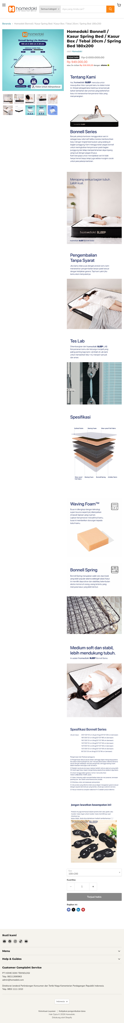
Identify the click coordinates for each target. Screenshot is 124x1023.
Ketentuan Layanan (47, 1011)
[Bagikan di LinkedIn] (78, 909)
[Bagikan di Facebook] (68, 909)
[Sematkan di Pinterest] (83, 909)
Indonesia (60, 1001)
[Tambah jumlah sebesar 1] (93, 887)
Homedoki (77, 51)
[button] (8, 99)
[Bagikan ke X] (73, 909)
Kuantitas (71, 880)
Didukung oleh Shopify (62, 1017)
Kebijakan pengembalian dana (72, 1011)
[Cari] (110, 9)
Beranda (6, 23)
